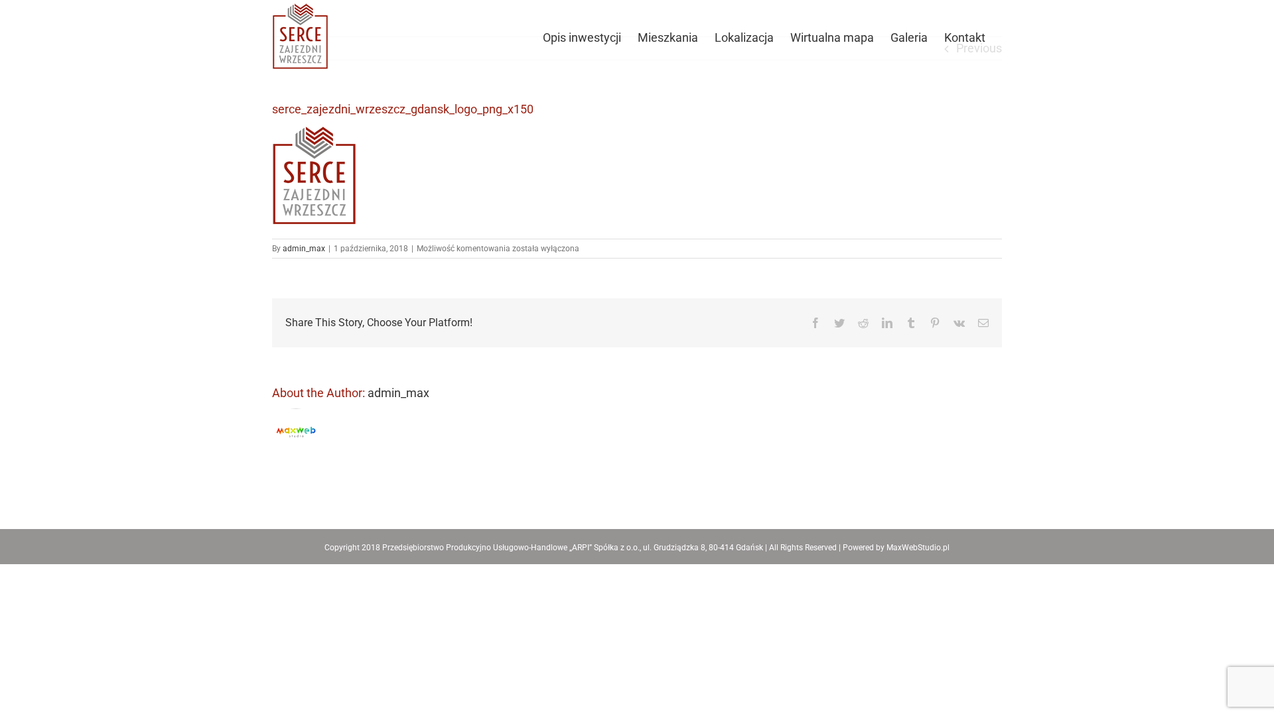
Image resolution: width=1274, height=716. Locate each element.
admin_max (304, 248)
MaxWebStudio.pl (918, 547)
